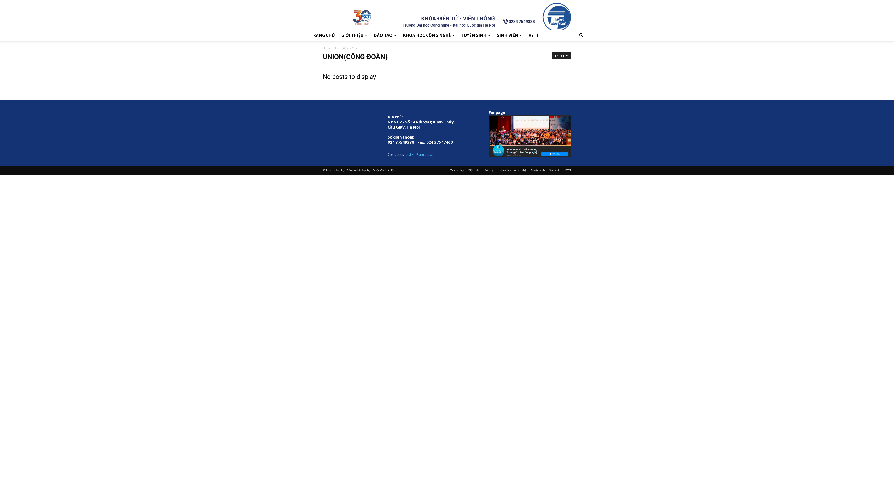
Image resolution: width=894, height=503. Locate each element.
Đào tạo (383, 35)
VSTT (534, 35)
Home (327, 48)
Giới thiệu (352, 35)
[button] (581, 36)
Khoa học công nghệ (427, 35)
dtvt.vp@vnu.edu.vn (420, 154)
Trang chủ (323, 35)
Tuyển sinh (474, 35)
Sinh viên (507, 35)
